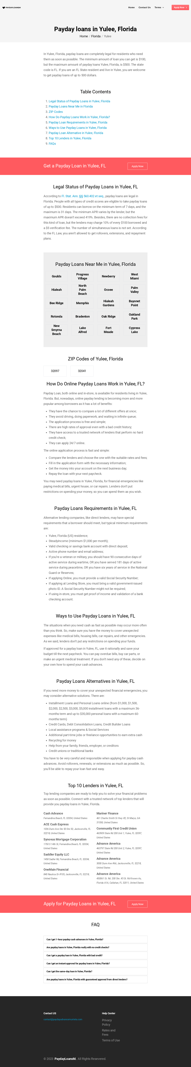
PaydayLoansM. (65, 1059)
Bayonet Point (134, 303)
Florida (95, 36)
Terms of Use (111, 1040)
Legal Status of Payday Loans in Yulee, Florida (79, 101)
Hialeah (56, 290)
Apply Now (179, 7)
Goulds (56, 276)
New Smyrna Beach (56, 330)
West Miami (134, 276)
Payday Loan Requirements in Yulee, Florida (78, 122)
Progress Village (82, 276)
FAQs (52, 143)
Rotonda (56, 316)
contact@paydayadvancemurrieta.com (63, 1019)
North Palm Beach (82, 289)
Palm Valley (134, 290)
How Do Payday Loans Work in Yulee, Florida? (79, 117)
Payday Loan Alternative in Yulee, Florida (76, 133)
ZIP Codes (56, 112)
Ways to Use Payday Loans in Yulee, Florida (78, 128)
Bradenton (82, 316)
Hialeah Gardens (108, 303)
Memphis (82, 303)
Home (131, 7)
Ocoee (108, 290)
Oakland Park (134, 316)
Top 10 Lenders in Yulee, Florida (70, 138)
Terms (158, 7)
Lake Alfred (82, 330)
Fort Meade (108, 330)
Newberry (108, 276)
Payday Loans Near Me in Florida (71, 106)
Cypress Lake (134, 330)
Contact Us (145, 7)
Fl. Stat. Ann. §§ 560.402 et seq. (83, 196)
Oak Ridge (108, 316)
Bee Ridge (56, 303)
